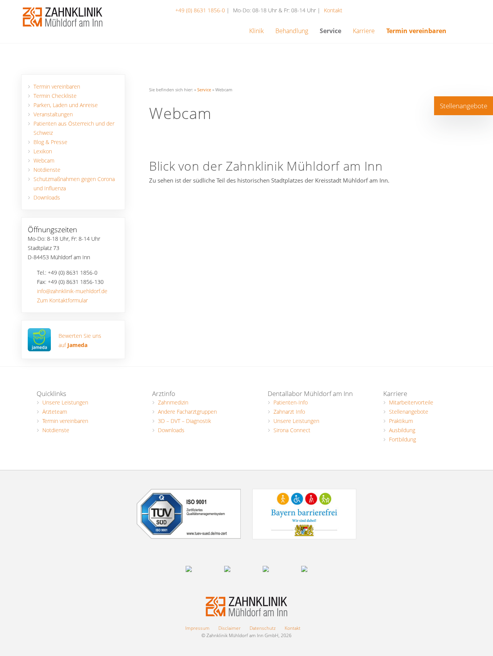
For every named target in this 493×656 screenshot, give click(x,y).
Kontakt (333, 10)
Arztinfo (163, 393)
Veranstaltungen (53, 114)
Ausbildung (402, 430)
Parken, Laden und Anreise (66, 105)
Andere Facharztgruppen (187, 411)
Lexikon (43, 151)
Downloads (47, 197)
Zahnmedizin (173, 402)
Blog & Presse (50, 142)
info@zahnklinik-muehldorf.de (72, 291)
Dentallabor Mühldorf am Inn (310, 393)
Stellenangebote (408, 411)
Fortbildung (402, 439)
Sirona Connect (291, 430)
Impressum (197, 628)
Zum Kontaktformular (62, 300)
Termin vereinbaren (57, 86)
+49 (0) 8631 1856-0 (200, 10)
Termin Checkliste (55, 95)
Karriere (395, 393)
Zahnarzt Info (289, 411)
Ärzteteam (54, 411)
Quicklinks (51, 393)
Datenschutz (263, 628)
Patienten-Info (290, 402)
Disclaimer (229, 628)
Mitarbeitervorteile (411, 402)
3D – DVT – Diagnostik (184, 420)
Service (204, 89)
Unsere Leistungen (65, 402)
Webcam (44, 160)
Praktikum (401, 420)
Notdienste (47, 169)
